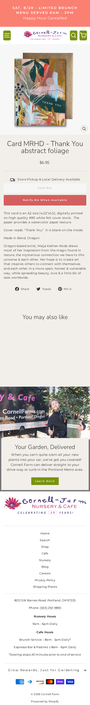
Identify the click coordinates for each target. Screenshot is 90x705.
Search (45, 540)
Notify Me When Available (45, 200)
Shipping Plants (45, 586)
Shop (45, 546)
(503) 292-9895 (50, 607)
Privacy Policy (45, 580)
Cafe (45, 553)
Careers (44, 573)
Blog (45, 566)
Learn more (45, 481)
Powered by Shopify (45, 701)
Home (45, 533)
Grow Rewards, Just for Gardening (44, 670)
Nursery (45, 560)
